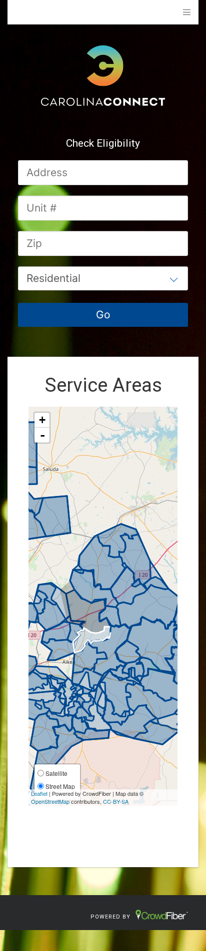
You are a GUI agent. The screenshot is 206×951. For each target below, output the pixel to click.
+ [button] (42, 420)
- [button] (42, 435)
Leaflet (39, 793)
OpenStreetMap (50, 801)
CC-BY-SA (115, 801)
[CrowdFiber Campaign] (103, 75)
